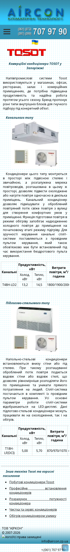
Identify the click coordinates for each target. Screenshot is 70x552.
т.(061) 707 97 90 (53, 550)
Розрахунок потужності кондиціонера (37, 501)
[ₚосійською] (35, 42)
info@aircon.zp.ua (54, 541)
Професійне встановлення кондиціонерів (37, 490)
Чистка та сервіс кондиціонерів (33, 509)
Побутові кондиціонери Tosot (31, 482)
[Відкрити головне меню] (10, 32)
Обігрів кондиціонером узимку (32, 516)
